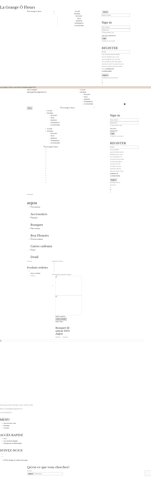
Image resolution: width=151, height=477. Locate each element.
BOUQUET (79, 16)
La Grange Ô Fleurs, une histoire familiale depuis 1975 (18, 87)
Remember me (108, 33)
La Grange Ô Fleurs (17, 7)
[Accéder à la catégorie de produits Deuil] (32, 250)
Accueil (82, 90)
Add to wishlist (61, 319)
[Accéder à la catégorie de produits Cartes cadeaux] (36, 239)
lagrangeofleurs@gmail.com (36, 92)
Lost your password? (109, 36)
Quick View (59, 322)
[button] (113, 83)
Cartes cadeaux (41, 246)
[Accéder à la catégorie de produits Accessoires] (35, 207)
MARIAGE (79, 21)
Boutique (83, 92)
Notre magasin (32, 90)
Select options (60, 316)
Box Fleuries (39, 235)
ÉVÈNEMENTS (79, 23)
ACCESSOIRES (79, 26)
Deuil (34, 257)
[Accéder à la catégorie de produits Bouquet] (34, 218)
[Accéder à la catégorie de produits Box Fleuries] (35, 228)
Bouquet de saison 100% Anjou (62, 330)
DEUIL (79, 18)
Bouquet (36, 225)
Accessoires (38, 214)
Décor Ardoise (35, 273)
